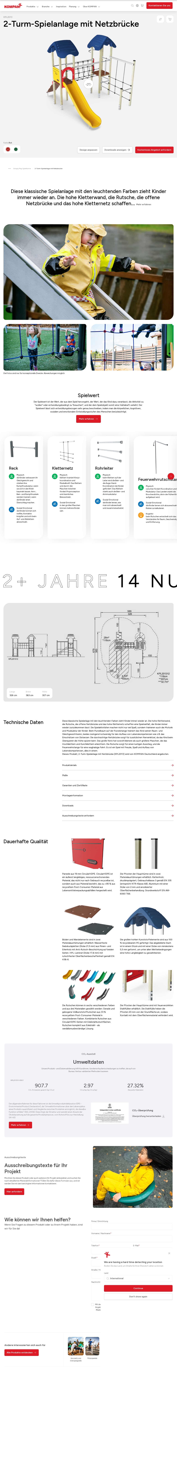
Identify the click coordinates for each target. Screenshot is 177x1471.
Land (106, 1273)
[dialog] (88, 735)
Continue (138, 1288)
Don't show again (138, 1296)
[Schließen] (169, 1253)
